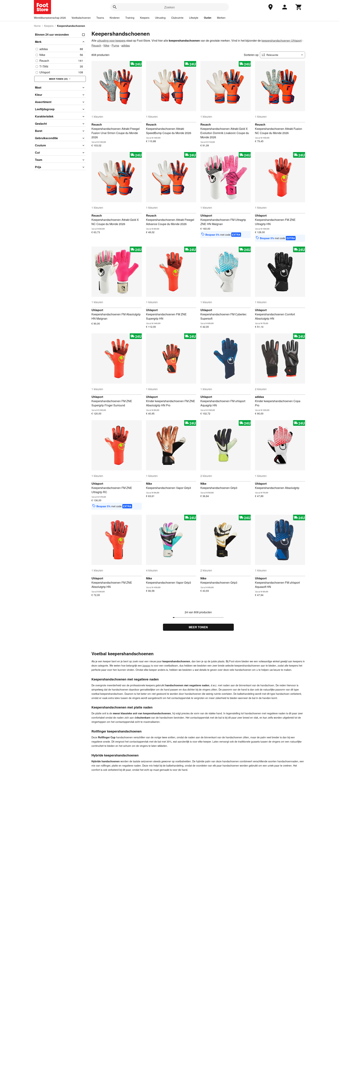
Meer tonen (198, 627)
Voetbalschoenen (81, 17)
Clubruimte (177, 17)
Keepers (144, 17)
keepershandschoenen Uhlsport (281, 40)
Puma (115, 45)
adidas (125, 45)
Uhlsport (206, 215)
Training (129, 17)
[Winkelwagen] (298, 7)
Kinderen (115, 17)
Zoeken (169, 7)
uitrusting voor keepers (111, 40)
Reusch (96, 45)
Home (37, 26)
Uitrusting (160, 17)
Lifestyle (193, 17)
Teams (100, 17)
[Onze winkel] (270, 7)
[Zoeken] (114, 7)
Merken (221, 17)
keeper (146, 665)
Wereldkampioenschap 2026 (50, 17)
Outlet (207, 17)
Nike (106, 45)
